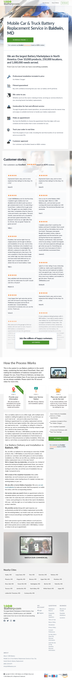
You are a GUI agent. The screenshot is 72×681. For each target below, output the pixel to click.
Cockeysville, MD (29, 593)
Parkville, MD (59, 584)
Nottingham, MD (35, 584)
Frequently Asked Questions (51, 615)
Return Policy (52, 622)
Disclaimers (52, 625)
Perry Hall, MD (9, 584)
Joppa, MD (61, 588)
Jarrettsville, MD (21, 588)
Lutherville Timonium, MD (12, 593)
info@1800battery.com (10, 666)
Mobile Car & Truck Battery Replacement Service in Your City (20, 658)
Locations (62, 617)
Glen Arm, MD (43, 574)
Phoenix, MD (9, 579)
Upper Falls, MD (45, 579)
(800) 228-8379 (8, 663)
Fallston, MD (54, 574)
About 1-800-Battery (9, 656)
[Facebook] (4, 621)
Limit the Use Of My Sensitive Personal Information (52, 646)
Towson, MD (8, 588)
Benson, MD (32, 579)
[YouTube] (14, 621)
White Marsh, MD (48, 588)
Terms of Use (52, 619)
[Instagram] (11, 621)
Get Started (65, 2)
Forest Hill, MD (22, 584)
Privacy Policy (52, 627)
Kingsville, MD (21, 579)
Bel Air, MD (47, 584)
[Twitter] (8, 621)
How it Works (55, 2)
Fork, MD (32, 574)
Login (40, 610)
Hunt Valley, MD (34, 588)
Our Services (46, 2)
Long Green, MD (20, 574)
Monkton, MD (58, 579)
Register (41, 613)
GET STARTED (36, 342)
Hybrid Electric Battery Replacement (13, 661)
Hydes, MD (8, 574)
